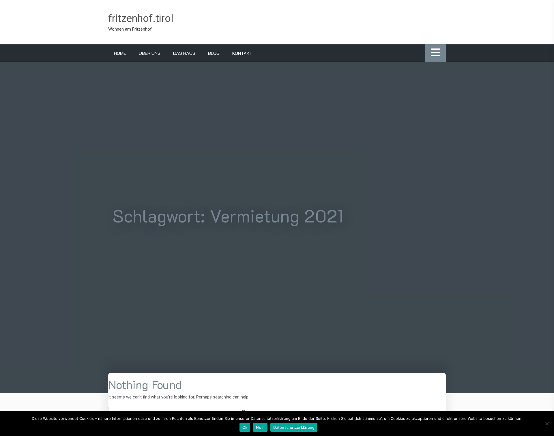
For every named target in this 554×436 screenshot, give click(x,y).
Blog (214, 53)
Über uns (149, 53)
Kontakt (242, 53)
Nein (260, 427)
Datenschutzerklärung (294, 427)
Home (120, 53)
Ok (245, 427)
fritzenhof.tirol (140, 18)
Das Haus (184, 53)
